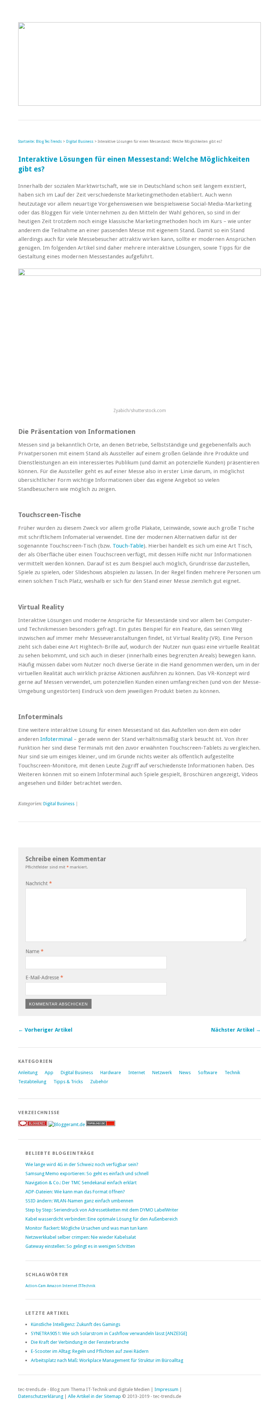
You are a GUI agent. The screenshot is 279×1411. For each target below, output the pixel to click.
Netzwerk (162, 1072)
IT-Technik (86, 1285)
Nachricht (38, 883)
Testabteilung (32, 1081)
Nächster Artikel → (236, 1030)
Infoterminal (56, 739)
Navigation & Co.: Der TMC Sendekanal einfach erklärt (81, 1182)
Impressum (166, 1389)
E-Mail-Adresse (44, 977)
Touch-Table (128, 546)
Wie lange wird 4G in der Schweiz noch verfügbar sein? (81, 1164)
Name (34, 951)
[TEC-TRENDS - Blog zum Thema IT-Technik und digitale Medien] (139, 103)
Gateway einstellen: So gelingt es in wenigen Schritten (80, 1246)
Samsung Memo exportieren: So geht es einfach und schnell (87, 1173)
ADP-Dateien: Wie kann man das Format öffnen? (75, 1191)
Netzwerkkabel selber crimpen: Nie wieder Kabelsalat (80, 1237)
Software (207, 1072)
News (185, 1072)
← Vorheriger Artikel (45, 1030)
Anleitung (27, 1072)
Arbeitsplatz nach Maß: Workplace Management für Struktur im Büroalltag (107, 1360)
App (49, 1072)
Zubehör (99, 1081)
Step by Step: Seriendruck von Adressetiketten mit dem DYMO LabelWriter (101, 1210)
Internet (136, 1072)
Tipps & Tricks (68, 1081)
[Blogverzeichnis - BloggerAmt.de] (66, 1124)
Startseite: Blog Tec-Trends (40, 142)
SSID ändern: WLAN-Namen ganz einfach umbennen (79, 1201)
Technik (232, 1072)
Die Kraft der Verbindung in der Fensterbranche (80, 1342)
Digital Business (79, 142)
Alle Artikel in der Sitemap (94, 1396)
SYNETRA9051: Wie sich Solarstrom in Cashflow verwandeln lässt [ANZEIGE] (109, 1333)
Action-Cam (35, 1285)
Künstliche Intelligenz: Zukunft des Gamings (75, 1324)
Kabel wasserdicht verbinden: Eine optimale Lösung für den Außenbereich (101, 1219)
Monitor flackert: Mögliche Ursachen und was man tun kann (86, 1228)
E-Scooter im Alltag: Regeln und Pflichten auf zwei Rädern (90, 1351)
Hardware (110, 1072)
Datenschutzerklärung (40, 1396)
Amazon (54, 1285)
